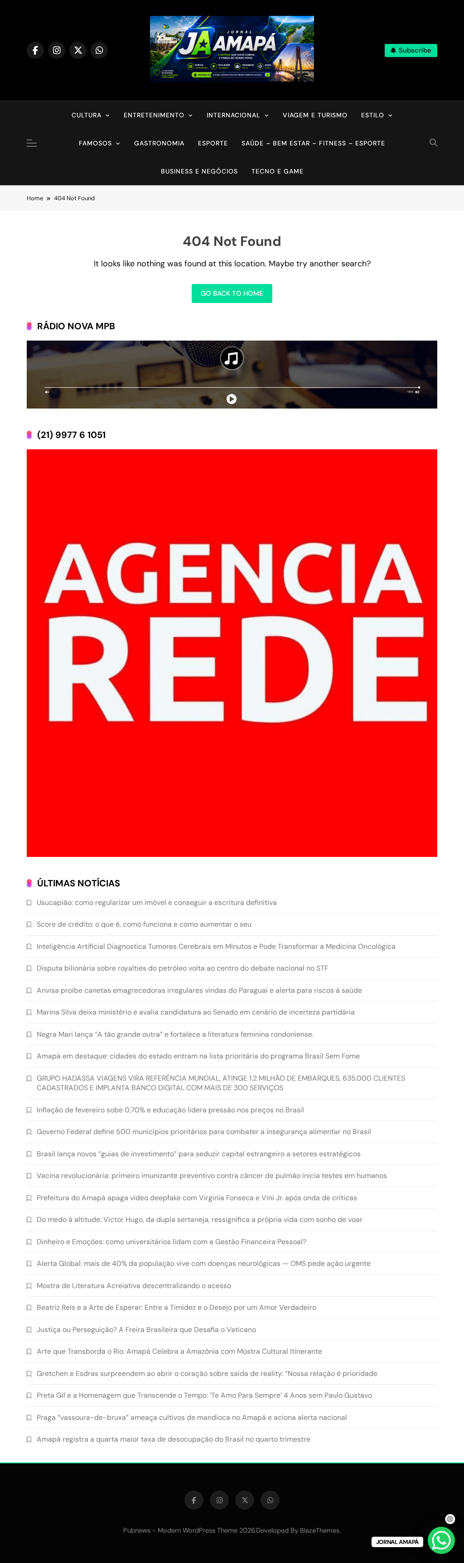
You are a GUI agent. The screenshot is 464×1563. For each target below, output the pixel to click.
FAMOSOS (95, 143)
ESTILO (372, 115)
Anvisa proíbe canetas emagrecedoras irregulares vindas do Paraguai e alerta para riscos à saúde (199, 990)
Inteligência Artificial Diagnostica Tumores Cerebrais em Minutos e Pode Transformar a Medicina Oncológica (216, 946)
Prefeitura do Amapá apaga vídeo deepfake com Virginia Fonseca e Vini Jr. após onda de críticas (197, 1197)
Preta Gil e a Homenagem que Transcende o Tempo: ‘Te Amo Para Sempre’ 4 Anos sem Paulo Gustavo (204, 1395)
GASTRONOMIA (159, 143)
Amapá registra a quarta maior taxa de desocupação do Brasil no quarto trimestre (173, 1439)
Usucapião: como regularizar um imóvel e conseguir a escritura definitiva (157, 902)
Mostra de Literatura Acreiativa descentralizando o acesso (134, 1285)
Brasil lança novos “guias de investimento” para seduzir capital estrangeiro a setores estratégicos (199, 1154)
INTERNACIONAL (234, 115)
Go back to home (232, 293)
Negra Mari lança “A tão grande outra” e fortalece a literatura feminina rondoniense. (175, 1034)
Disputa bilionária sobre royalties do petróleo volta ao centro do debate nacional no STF (182, 968)
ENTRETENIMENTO (154, 115)
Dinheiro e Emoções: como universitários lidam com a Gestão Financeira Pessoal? (171, 1241)
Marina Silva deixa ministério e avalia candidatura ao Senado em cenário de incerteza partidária (196, 1012)
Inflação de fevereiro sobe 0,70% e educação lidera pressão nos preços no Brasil (170, 1110)
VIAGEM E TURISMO (315, 115)
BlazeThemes (319, 1530)
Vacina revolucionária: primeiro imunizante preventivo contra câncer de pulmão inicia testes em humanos (212, 1175)
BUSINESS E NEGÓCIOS (199, 171)
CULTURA (87, 115)
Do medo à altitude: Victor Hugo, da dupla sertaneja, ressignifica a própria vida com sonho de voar (199, 1219)
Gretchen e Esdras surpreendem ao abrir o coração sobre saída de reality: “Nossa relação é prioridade (207, 1373)
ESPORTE (213, 143)
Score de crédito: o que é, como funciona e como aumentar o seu (144, 924)
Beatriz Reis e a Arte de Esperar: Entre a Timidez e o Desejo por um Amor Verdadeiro (176, 1307)
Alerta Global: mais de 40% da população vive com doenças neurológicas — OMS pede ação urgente (204, 1263)
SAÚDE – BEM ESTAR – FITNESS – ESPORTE (313, 143)
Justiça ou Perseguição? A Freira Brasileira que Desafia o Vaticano (146, 1329)
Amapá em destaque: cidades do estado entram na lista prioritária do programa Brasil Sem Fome (198, 1056)
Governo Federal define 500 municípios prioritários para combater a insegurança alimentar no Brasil (204, 1131)
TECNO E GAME (277, 171)
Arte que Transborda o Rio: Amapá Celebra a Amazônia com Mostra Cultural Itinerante (179, 1351)
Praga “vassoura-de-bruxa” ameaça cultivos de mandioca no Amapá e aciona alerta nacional (192, 1417)
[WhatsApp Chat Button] (441, 1540)
